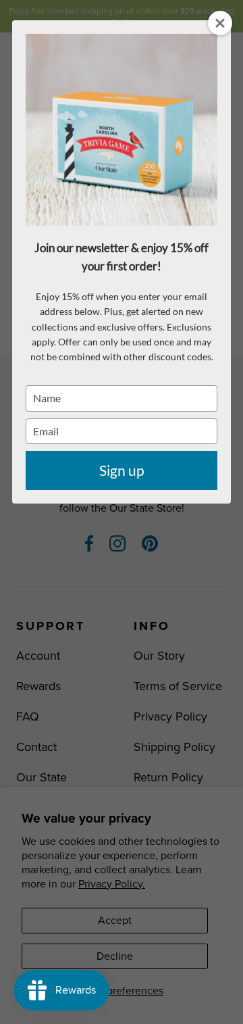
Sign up (121, 470)
